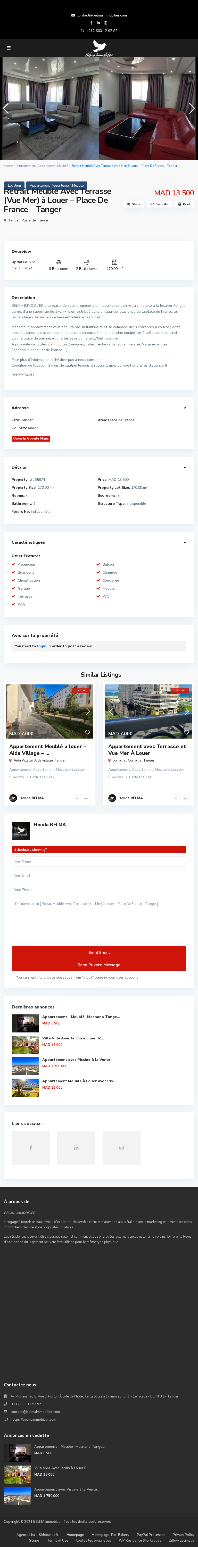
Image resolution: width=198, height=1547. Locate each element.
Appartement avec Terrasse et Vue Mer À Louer (147, 750)
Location (14, 185)
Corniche (135, 760)
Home (8, 166)
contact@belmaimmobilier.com (102, 15)
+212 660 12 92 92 (101, 30)
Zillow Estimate (181, 1540)
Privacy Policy (183, 1535)
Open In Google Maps (31, 438)
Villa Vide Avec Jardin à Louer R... (73, 1038)
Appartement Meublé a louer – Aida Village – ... (47, 750)
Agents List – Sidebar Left (37, 1535)
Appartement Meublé (52, 166)
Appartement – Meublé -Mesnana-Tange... (81, 1016)
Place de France (35, 220)
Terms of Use (57, 1540)
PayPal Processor (151, 1535)
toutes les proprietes (93, 1540)
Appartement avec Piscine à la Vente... (77, 1059)
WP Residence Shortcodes (140, 1540)
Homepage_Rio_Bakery (110, 1535)
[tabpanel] (51, 108)
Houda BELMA (50, 825)
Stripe (34, 1540)
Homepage (75, 1535)
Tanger (14, 220)
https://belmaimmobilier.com (33, 1419)
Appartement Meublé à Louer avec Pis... (79, 1081)
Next (190, 110)
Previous (4, 110)
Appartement (26, 166)
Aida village (43, 760)
